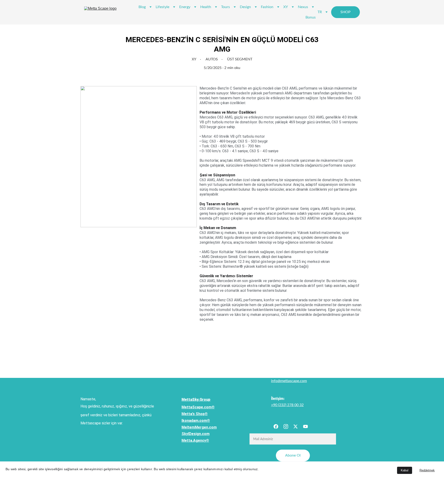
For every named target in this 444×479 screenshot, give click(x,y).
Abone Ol (293, 455)
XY (285, 7)
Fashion (267, 7)
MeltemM (190, 427)
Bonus (310, 17)
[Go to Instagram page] (286, 426)
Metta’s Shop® (195, 414)
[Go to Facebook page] (276, 426)
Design (245, 7)
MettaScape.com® (198, 407)
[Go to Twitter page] (295, 426)
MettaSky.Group (196, 399)
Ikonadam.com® (196, 420)
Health (205, 7)
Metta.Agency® (195, 440)
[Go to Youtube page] (305, 426)
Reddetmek (427, 470)
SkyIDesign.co (194, 434)
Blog (142, 7)
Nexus (303, 7)
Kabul (404, 470)
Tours (225, 7)
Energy (184, 7)
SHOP (345, 12)
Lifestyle (162, 7)
